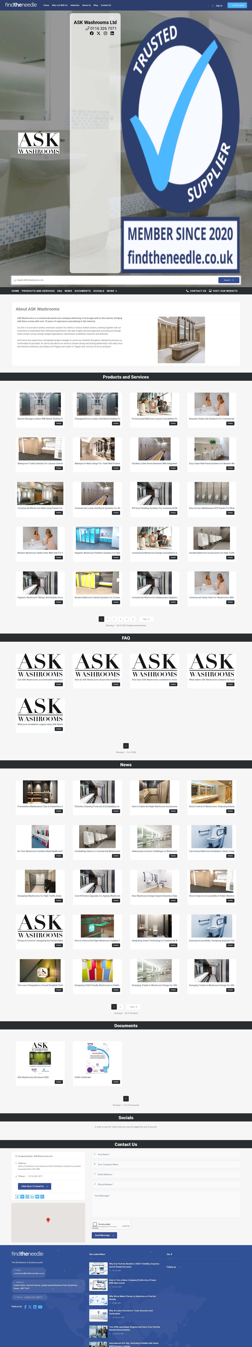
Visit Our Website (225, 291)
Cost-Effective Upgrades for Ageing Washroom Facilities (102, 896)
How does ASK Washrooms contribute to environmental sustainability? (166, 679)
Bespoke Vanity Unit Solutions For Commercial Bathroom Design (220, 418)
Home (46, 5)
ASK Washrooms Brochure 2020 (33, 1077)
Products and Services (38, 291)
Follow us (172, 1267)
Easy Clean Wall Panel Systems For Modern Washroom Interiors (220, 463)
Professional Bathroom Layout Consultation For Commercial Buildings (166, 418)
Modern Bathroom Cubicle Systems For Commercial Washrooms (106, 597)
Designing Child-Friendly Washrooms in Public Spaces (101, 985)
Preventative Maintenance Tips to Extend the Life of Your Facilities (50, 806)
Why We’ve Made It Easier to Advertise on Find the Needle (132, 1298)
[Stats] (42, 1197)
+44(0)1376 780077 (33, 1297)
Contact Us (106, 5)
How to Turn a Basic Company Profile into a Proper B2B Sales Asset (132, 1281)
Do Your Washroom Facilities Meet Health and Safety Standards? (49, 851)
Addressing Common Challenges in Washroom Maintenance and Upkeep (167, 851)
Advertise (74, 5)
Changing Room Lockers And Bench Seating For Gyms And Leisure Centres (111, 418)
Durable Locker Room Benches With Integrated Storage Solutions (163, 463)
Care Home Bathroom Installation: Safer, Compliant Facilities (218, 851)
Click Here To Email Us (32, 1186)
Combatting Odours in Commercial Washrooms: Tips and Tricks (105, 851)
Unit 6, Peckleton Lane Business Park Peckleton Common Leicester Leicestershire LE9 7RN (49, 1167)
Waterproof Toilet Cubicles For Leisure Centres (40, 463)
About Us (86, 5)
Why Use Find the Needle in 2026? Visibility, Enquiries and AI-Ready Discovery (134, 1265)
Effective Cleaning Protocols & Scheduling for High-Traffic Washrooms (109, 806)
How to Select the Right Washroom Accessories (155, 806)
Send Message (102, 1235)
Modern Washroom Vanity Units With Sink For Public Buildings (47, 553)
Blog (96, 5)
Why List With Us (60, 5)
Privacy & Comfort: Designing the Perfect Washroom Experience (49, 940)
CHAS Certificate (83, 1077)
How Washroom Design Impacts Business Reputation (157, 896)
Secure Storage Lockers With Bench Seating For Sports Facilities (49, 418)
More (110, 291)
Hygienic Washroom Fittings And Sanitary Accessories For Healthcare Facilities (56, 597)
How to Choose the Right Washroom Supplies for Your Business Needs (109, 940)
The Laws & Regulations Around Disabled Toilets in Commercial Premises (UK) (56, 985)
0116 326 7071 (103, 28)
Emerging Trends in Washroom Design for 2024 (155, 985)
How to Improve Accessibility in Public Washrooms (213, 896)
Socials (98, 291)
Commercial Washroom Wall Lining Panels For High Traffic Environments (53, 508)
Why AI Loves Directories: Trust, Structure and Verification (131, 1312)
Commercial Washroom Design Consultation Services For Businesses (166, 553)
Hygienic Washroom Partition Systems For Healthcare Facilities (105, 553)
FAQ (59, 291)
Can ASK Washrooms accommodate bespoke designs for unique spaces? (53, 679)
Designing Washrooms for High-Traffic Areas (40, 896)
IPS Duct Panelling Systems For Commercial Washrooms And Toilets (165, 508)
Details (58, 423)
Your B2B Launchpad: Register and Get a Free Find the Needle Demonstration (134, 1328)
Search (227, 280)
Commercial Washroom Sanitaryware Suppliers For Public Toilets (163, 597)
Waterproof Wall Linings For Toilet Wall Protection (99, 463)
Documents (83, 291)
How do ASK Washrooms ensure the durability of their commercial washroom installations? (119, 679)
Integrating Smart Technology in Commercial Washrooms (160, 940)
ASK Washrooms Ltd (95, 22)
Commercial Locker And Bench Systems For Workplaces (102, 508)
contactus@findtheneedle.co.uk (29, 1273)
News (68, 291)
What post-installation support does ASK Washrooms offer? (47, 724)
